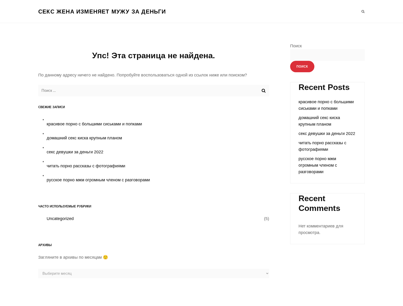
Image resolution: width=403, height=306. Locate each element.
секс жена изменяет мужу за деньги (102, 11)
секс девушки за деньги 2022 (75, 152)
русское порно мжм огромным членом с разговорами (98, 180)
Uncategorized (60, 218)
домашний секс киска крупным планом (84, 138)
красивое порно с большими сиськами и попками (94, 124)
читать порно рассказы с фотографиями (86, 166)
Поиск (296, 46)
